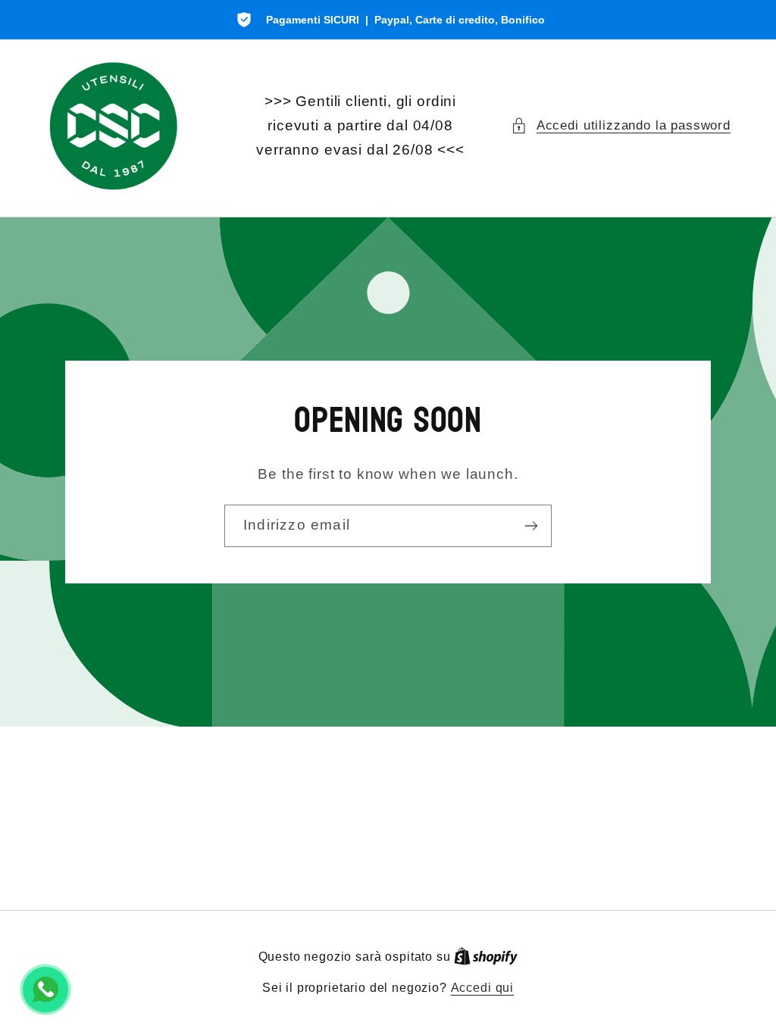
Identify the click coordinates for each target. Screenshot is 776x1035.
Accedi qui (482, 987)
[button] (621, 125)
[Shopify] (486, 956)
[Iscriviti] (531, 526)
